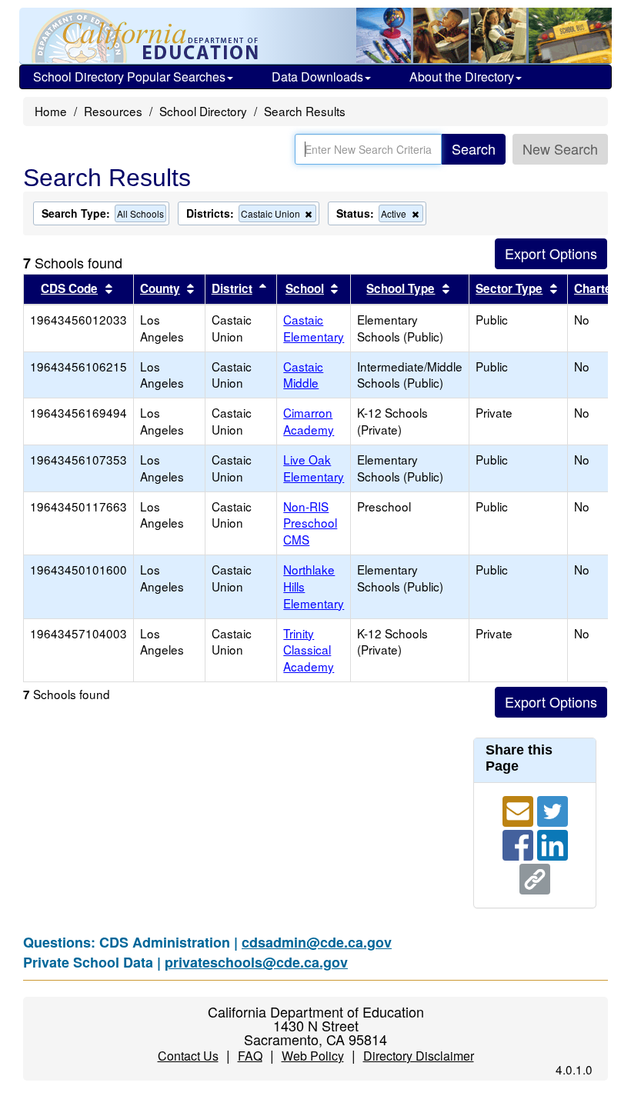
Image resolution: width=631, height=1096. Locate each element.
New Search (560, 148)
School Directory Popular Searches (129, 76)
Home (51, 110)
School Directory (203, 110)
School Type (400, 288)
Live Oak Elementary (313, 468)
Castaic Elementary (313, 328)
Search (474, 148)
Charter (595, 288)
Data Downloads (317, 76)
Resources (113, 110)
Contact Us (188, 1055)
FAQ (250, 1055)
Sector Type (509, 288)
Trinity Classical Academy (308, 650)
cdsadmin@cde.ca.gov (317, 942)
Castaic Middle (303, 374)
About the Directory (461, 76)
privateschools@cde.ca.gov (256, 962)
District (232, 288)
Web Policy (313, 1055)
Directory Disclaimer (418, 1055)
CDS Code (69, 288)
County (160, 288)
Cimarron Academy (308, 421)
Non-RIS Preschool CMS (310, 523)
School (304, 288)
